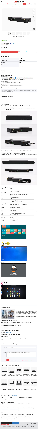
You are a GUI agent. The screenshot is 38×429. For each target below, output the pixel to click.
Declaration (28, 426)
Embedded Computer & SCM (14, 6)
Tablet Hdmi (28, 416)
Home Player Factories (21, 414)
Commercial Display (4, 399)
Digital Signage (8, 332)
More (2, 420)
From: (5, 347)
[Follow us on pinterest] (35, 422)
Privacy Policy (33, 426)
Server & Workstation (21, 407)
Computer (14, 407)
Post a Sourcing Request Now (27, 360)
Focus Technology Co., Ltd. (12, 426)
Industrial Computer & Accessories (7, 407)
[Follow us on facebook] (30, 422)
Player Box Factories (13, 414)
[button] (1, 1)
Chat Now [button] (28, 51)
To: (5, 349)
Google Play (9, 422)
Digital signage (30, 397)
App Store (3, 422)
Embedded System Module (14, 410)
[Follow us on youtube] (34, 422)
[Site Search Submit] (24, 4)
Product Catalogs (14, 395)
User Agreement (24, 426)
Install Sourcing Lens (5, 424)
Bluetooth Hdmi (14, 416)
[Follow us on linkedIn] (27, 424)
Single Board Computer (5, 410)
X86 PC (11, 397)
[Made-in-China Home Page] (19, 2)
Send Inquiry (10, 51)
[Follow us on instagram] (33, 422)
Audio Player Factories (5, 414)
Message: (4, 352)
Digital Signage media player (23, 397)
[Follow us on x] (31, 422)
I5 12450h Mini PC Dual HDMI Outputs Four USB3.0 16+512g (34, 375)
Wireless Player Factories (29, 414)
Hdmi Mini (3, 416)
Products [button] (9, 4)
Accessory (11, 399)
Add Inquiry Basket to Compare (19, 36)
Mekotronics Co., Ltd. (6, 43)
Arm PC (2, 397)
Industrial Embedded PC (22, 6)
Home (2, 6)
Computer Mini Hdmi (21, 416)
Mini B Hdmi (8, 416)
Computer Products (6, 6)
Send (8, 360)
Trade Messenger (16, 422)
